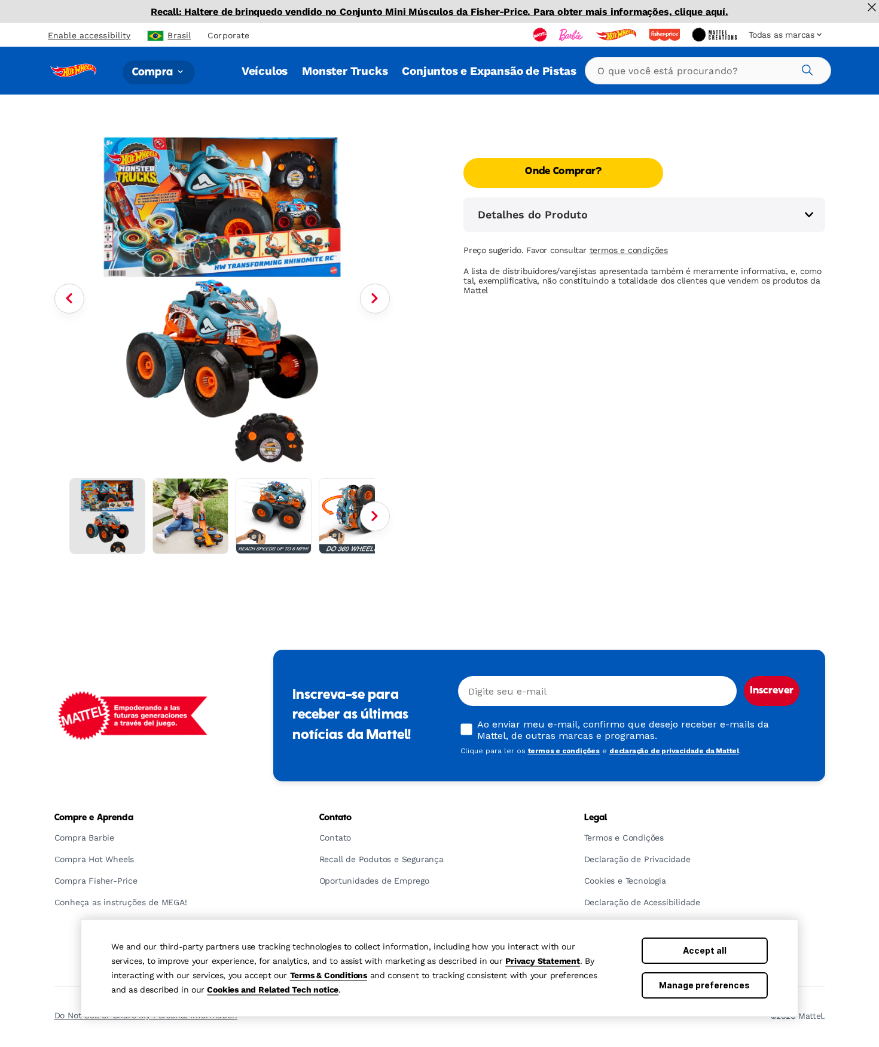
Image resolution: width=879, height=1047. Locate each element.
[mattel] (541, 35)
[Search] (805, 68)
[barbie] (572, 35)
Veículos (265, 71)
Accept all (705, 950)
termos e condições (629, 250)
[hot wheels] (617, 35)
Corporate (228, 35)
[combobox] (708, 70)
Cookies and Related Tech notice (272, 989)
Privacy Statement (542, 961)
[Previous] (69, 299)
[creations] (715, 35)
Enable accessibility (89, 35)
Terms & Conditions (328, 975)
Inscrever (771, 691)
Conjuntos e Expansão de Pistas (489, 71)
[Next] (375, 299)
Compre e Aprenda (93, 818)
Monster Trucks (344, 71)
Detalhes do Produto (533, 214)
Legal (596, 818)
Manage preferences (704, 985)
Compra (153, 72)
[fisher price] (665, 35)
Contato (335, 818)
